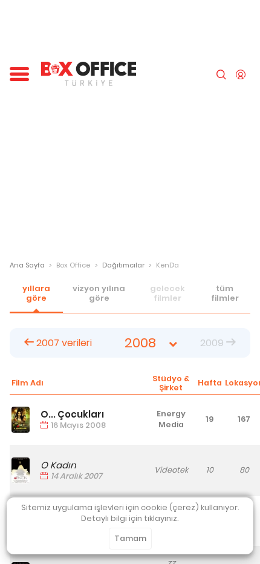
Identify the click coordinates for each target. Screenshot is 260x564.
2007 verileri (63, 343)
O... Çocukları (72, 414)
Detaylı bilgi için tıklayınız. (130, 518)
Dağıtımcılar (123, 265)
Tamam (130, 538)
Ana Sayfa (27, 265)
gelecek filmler (167, 293)
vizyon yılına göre (99, 293)
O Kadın (58, 465)
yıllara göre (36, 293)
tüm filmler (225, 293)
